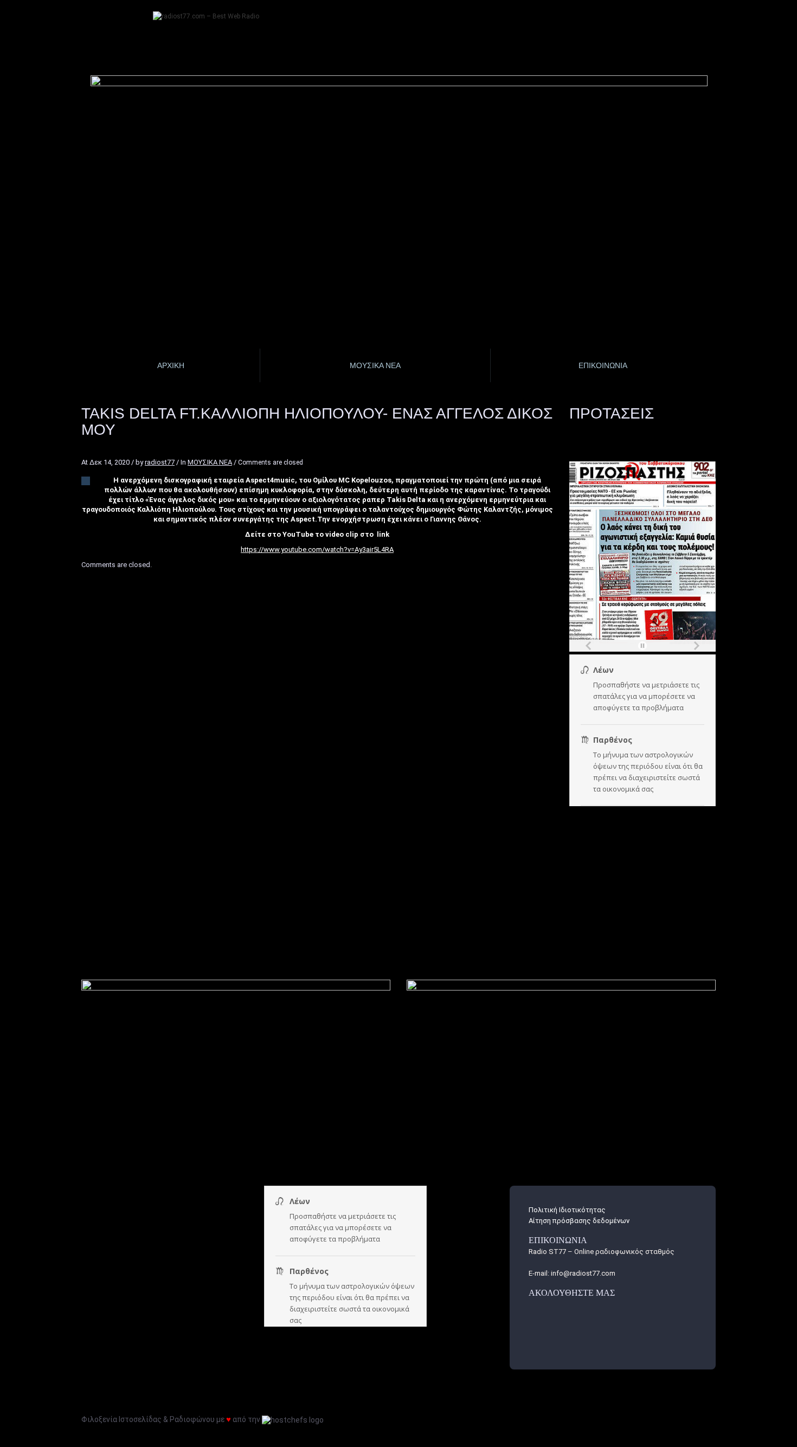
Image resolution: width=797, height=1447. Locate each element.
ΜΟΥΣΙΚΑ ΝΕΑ (210, 462)
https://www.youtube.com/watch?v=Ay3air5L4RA (317, 549)
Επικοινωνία (603, 365)
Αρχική (170, 365)
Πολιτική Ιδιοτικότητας (567, 1210)
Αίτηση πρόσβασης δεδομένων (579, 1221)
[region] (399, 149)
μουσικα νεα (375, 365)
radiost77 (160, 462)
